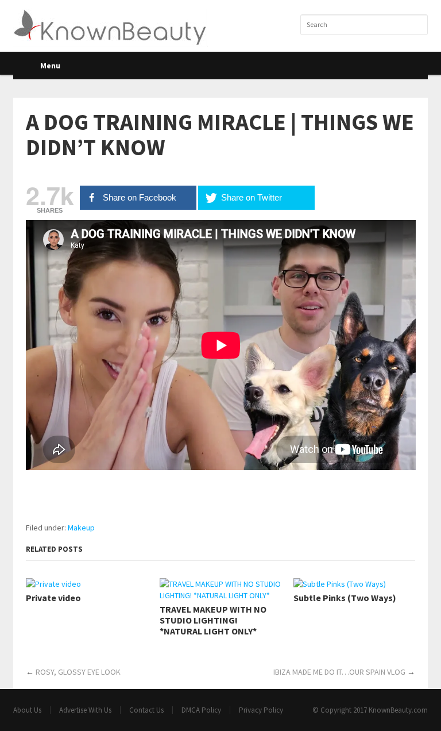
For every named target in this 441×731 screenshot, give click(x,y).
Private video (53, 598)
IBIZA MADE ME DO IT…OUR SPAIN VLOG (339, 672)
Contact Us (146, 710)
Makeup (81, 527)
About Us (27, 710)
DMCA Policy (201, 710)
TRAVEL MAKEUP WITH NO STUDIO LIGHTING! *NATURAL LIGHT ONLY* (213, 620)
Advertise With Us (85, 710)
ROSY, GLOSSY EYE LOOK (78, 672)
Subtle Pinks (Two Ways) (344, 598)
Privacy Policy (261, 710)
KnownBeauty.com (398, 710)
